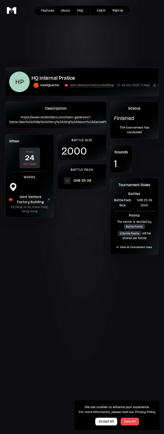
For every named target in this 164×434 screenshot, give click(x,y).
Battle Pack (122, 200)
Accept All (106, 421)
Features (47, 10)
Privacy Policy (145, 412)
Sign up (117, 10)
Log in (101, 10)
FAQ (80, 10)
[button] (92, 85)
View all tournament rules (136, 247)
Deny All (130, 421)
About (65, 10)
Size (122, 205)
